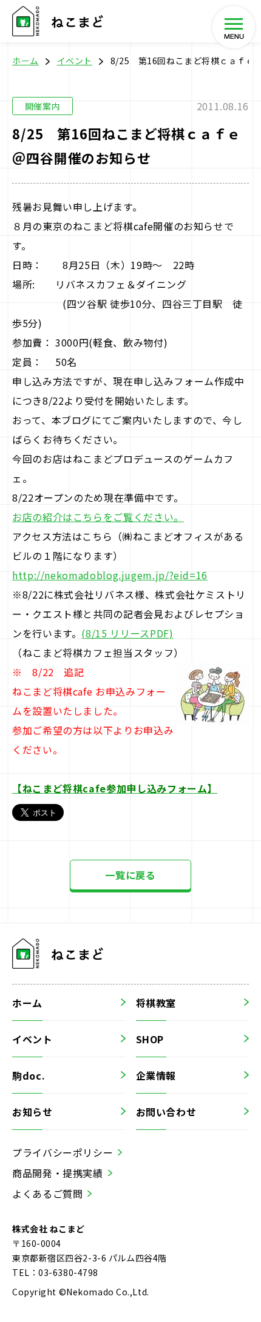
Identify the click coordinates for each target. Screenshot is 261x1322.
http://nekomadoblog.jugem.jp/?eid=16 (110, 575)
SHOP (150, 1039)
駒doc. (28, 1075)
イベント (74, 61)
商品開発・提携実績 (57, 1173)
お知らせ (32, 1111)
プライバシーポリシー (62, 1152)
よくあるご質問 (47, 1193)
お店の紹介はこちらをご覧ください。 (98, 517)
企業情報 (156, 1075)
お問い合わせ (166, 1111)
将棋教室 (156, 1002)
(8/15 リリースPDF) (127, 633)
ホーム (25, 61)
